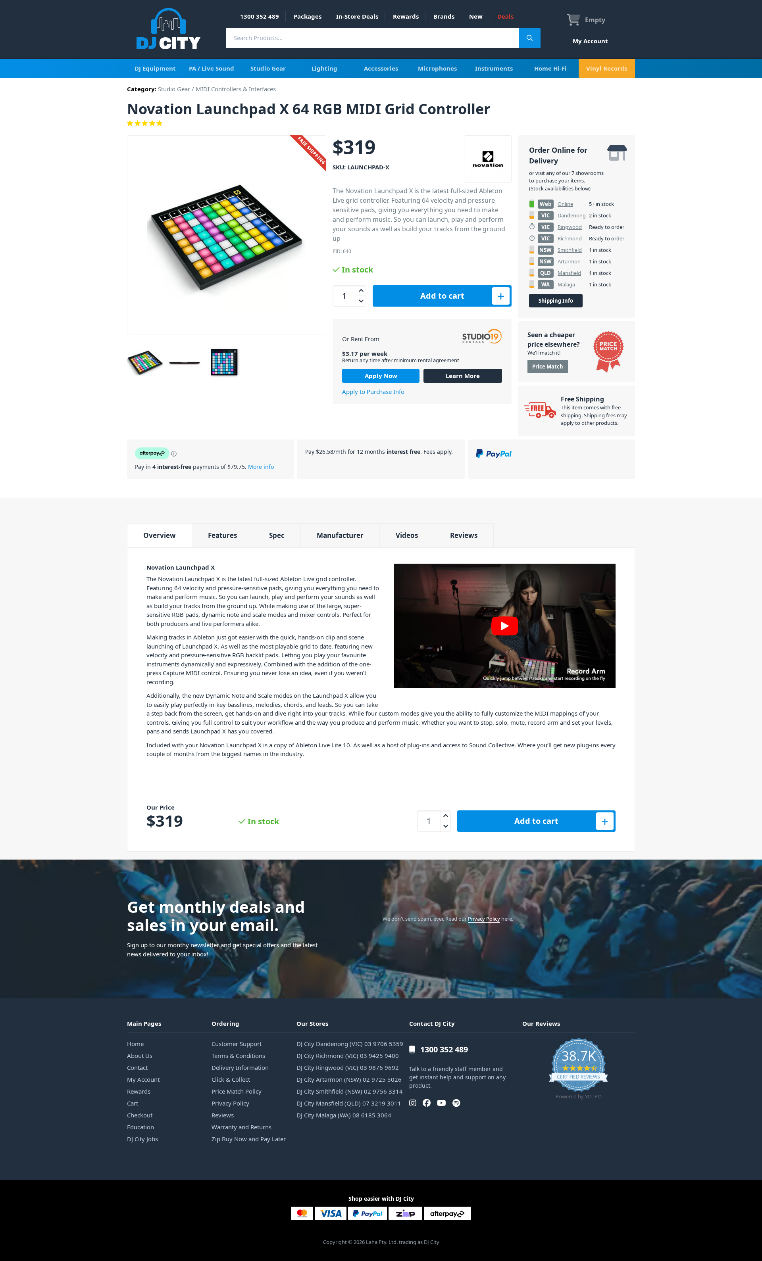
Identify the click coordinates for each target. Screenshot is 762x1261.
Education (140, 1127)
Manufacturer (340, 535)
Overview (159, 535)
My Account (590, 41)
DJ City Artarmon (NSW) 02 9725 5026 (349, 1079)
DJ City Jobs (142, 1139)
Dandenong (572, 215)
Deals (505, 16)
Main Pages (144, 1023)
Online (565, 203)
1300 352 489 (259, 16)
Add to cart (442, 295)
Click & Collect (231, 1079)
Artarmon (569, 261)
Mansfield (569, 272)
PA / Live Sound (211, 68)
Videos (407, 535)
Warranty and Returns (241, 1127)
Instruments (494, 68)
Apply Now (381, 376)
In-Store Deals (357, 16)
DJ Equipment (155, 68)
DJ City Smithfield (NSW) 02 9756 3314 (349, 1091)
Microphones (437, 68)
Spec (277, 535)
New (476, 16)
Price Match (547, 366)
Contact (137, 1067)
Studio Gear (268, 68)
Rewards (406, 16)
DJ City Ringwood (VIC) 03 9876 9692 (347, 1067)
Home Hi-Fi (550, 68)
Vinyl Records (606, 68)
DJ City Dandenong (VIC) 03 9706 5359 (349, 1044)
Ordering (225, 1023)
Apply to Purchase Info (373, 391)
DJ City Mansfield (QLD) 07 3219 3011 (348, 1103)
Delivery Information (240, 1067)
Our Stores (312, 1023)
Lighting (324, 68)
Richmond (570, 238)
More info (261, 466)
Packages (307, 16)
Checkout (139, 1115)
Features (222, 535)
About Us (139, 1055)
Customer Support (237, 1044)
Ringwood (570, 226)
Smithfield (570, 249)
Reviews (463, 535)
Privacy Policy (484, 918)
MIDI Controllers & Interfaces (236, 89)
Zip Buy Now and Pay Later (249, 1139)
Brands (443, 16)
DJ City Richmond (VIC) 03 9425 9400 (347, 1055)
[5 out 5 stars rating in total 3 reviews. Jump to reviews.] (381, 123)
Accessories (381, 68)
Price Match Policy (237, 1091)
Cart (132, 1103)
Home (135, 1044)
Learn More (463, 376)
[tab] (159, 535)
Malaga (566, 284)
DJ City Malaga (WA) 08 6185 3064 (343, 1115)
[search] (372, 38)
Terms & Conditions (238, 1055)
